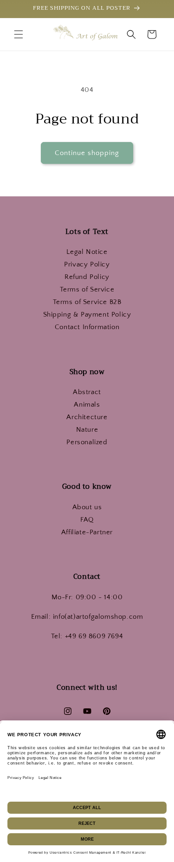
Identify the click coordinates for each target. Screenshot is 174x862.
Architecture (86, 417)
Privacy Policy (87, 264)
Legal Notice (86, 252)
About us (87, 507)
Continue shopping (87, 153)
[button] (18, 34)
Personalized (86, 442)
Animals (87, 404)
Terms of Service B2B (87, 302)
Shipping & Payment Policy (87, 314)
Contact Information (87, 327)
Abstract (87, 392)
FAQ (87, 520)
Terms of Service (87, 289)
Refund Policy (87, 277)
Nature (87, 430)
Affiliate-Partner (87, 532)
